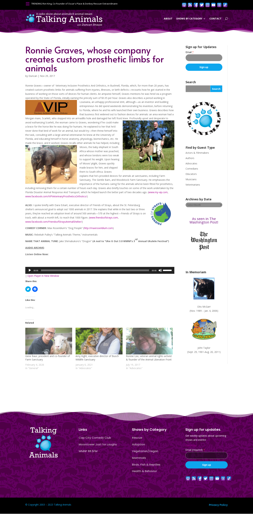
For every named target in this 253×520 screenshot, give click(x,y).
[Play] (29, 270)
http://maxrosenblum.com (98, 228)
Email (190, 52)
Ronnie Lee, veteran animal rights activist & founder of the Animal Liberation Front (149, 357)
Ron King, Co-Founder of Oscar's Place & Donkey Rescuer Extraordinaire (80, 3)
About (168, 18)
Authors (190, 158)
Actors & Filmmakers (197, 152)
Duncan (33, 76)
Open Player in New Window (43, 275)
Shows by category (189, 18)
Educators (191, 174)
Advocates (191, 163)
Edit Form (191, 445)
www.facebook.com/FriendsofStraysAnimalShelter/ (53, 221)
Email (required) (195, 449)
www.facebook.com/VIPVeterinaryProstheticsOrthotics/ (56, 196)
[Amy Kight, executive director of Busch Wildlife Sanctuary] (99, 341)
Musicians (191, 179)
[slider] (168, 270)
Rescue (137, 438)
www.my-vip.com (158, 192)
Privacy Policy (218, 505)
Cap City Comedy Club (95, 438)
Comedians (192, 168)
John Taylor (204, 347)
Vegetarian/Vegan (145, 451)
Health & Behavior (144, 471)
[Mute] (160, 270)
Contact (215, 18)
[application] (99, 270)
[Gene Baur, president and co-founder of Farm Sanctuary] (48, 341)
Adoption (138, 444)
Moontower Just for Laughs (98, 444)
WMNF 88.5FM (88, 451)
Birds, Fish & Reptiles (146, 465)
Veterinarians (193, 184)
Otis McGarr (204, 306)
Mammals (139, 458)
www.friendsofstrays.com (103, 217)
